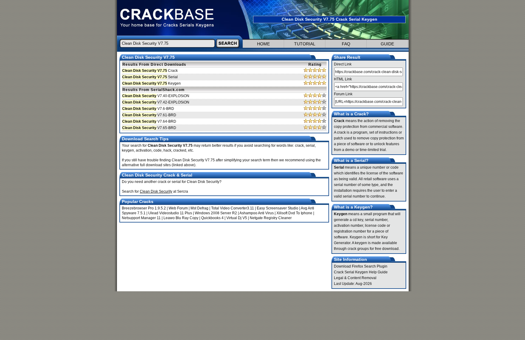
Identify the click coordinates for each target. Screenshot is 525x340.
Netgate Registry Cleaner (271, 218)
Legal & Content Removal (355, 278)
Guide (387, 43)
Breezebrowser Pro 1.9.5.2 (144, 208)
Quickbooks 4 (212, 218)
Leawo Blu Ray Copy (180, 218)
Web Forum (178, 208)
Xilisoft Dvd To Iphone (294, 213)
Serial (150, 77)
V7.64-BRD (149, 121)
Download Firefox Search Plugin (360, 266)
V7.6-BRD (148, 109)
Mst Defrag (199, 208)
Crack (150, 70)
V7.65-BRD (149, 128)
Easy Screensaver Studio (277, 208)
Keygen (151, 83)
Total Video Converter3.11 (232, 208)
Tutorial (304, 43)
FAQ (346, 43)
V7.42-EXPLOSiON (155, 102)
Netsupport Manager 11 (141, 218)
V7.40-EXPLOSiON (155, 96)
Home (263, 43)
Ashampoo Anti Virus (256, 213)
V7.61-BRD (149, 115)
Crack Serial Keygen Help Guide (361, 272)
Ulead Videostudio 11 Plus (170, 213)
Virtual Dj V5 (236, 218)
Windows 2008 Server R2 (216, 213)
